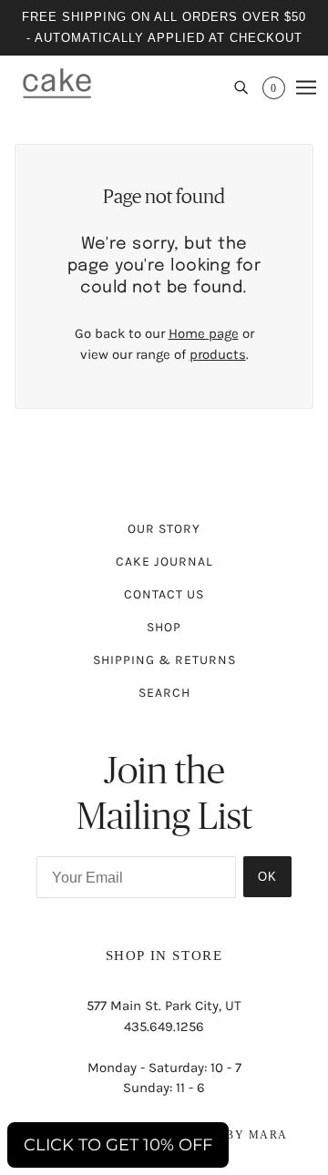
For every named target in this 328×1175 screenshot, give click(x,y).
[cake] (57, 83)
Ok (267, 877)
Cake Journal (164, 561)
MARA (268, 1135)
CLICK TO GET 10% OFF (118, 1145)
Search (164, 692)
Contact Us (164, 594)
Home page (204, 333)
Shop (164, 627)
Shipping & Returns (164, 660)
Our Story (164, 528)
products (218, 354)
